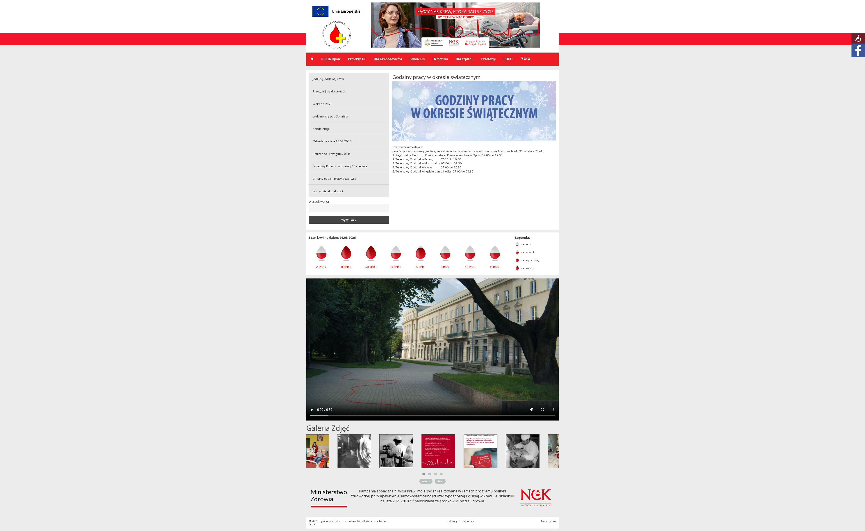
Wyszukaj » (349, 220)
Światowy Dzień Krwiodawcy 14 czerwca (340, 166)
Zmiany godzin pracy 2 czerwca (334, 179)
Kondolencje (321, 129)
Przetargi (488, 58)
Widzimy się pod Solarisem (331, 116)
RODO (507, 58)
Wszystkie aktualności (328, 191)
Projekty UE (357, 58)
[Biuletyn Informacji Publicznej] (525, 59)
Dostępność (858, 38)
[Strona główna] (336, 48)
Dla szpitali (465, 58)
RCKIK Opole (331, 58)
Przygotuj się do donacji (329, 91)
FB (858, 50)
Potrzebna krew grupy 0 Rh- (332, 154)
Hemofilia (440, 58)
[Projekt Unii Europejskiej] (336, 19)
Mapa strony (548, 521)
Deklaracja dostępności (460, 521)
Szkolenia (417, 58)
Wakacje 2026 (322, 104)
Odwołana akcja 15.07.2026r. (333, 141)
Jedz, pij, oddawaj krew (328, 79)
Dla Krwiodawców (388, 58)
